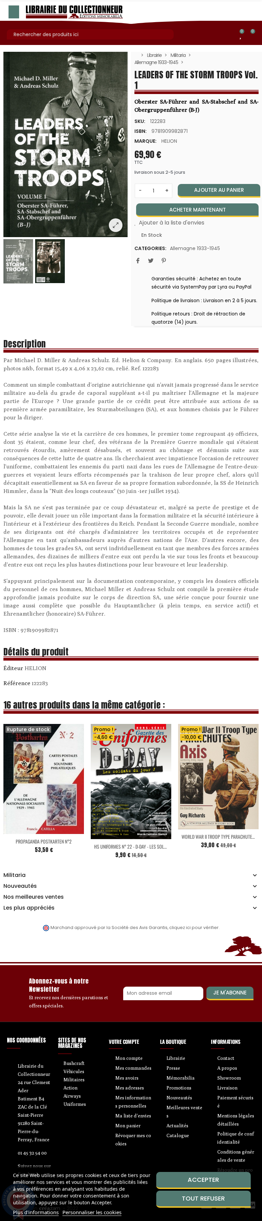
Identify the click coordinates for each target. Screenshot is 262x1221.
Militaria (14, 875)
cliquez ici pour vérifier (194, 927)
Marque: (145, 141)
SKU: (139, 121)
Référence (16, 683)
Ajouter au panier (219, 190)
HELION (169, 141)
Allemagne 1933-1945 (195, 248)
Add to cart (116, 835)
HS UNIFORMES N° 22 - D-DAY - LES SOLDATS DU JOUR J (143, 846)
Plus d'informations (36, 1212)
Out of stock (29, 830)
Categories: (150, 248)
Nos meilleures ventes (33, 897)
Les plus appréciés (29, 908)
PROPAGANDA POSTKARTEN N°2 (44, 841)
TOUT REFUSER (203, 1198)
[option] (65, 144)
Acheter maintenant (197, 209)
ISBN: (140, 131)
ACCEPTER (203, 1179)
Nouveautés (20, 886)
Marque (13, 669)
